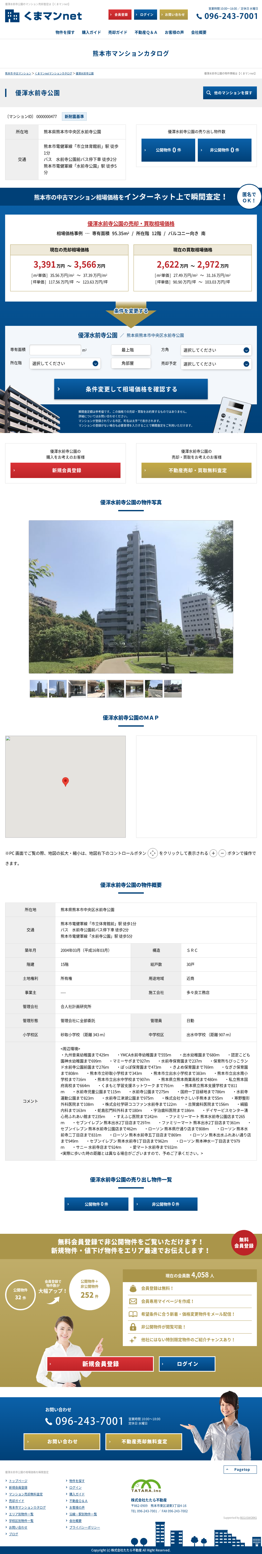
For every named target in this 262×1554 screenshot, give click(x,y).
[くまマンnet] (43, 18)
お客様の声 (77, 1507)
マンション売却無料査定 (26, 1494)
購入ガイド (77, 1494)
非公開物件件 (224, 150)
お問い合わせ (18, 1527)
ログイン (75, 1487)
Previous (21, 597)
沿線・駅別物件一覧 (83, 1514)
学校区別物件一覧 (21, 1520)
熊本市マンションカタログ (27, 1507)
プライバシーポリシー (84, 1527)
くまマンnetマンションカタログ (53, 73)
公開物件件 (168, 150)
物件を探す (77, 1480)
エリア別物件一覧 (21, 1514)
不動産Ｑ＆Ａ (78, 1500)
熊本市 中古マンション (18, 73)
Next (241, 597)
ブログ (13, 1534)
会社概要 (75, 1520)
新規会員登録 (18, 1487)
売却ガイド (16, 1500)
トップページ (18, 1480)
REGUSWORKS (248, 1517)
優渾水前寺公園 (85, 73)
